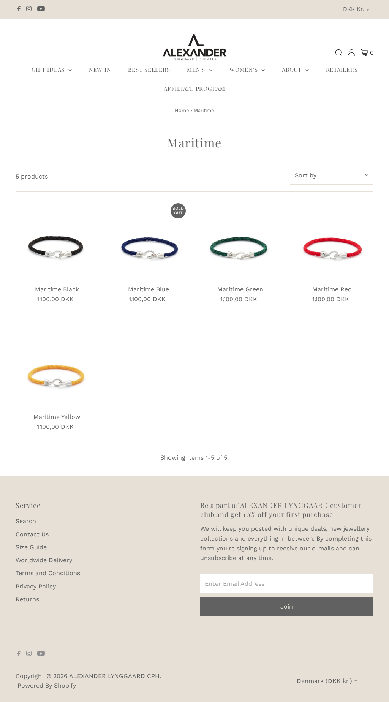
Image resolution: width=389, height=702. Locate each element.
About (293, 69)
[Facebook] (19, 9)
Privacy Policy (36, 586)
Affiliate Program (194, 88)
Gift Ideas (49, 69)
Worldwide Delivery (44, 560)
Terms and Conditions (48, 573)
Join (286, 606)
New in (100, 69)
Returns (27, 599)
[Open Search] (338, 52)
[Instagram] (28, 9)
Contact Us (32, 534)
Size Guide (31, 547)
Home (182, 110)
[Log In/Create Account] (351, 52)
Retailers (342, 69)
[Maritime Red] (332, 240)
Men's (197, 69)
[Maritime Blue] (149, 240)
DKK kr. (353, 9)
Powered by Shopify (46, 685)
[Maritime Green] (240, 240)
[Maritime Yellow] (57, 368)
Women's (244, 69)
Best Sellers (149, 69)
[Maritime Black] (57, 240)
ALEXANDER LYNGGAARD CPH (114, 676)
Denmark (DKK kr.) (324, 681)
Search (26, 521)
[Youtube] (41, 9)
